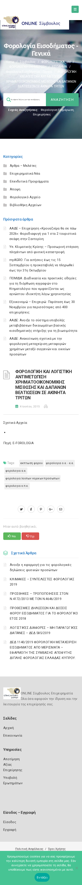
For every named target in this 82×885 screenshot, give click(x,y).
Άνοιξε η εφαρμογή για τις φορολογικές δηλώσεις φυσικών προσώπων (41, 567)
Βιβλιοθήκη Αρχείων (25, 205)
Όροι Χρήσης (57, 848)
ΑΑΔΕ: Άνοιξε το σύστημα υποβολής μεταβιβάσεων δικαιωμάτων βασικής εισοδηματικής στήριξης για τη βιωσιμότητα (43, 325)
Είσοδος (9, 822)
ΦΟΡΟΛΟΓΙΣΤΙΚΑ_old (56, 62)
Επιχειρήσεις (42, 114)
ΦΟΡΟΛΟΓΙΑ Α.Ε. (15, 470)
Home (10, 62)
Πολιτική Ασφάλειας (29, 848)
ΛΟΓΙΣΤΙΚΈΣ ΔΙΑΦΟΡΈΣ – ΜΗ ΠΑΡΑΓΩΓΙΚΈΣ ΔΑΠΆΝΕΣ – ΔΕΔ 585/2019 (44, 630)
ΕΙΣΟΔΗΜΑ (59, 66)
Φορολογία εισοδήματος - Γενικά (29, 71)
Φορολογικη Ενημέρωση (57, 109)
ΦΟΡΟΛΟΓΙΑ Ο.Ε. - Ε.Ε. (60, 463)
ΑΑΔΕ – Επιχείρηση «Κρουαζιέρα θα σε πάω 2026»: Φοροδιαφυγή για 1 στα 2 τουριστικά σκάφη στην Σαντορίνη (43, 233)
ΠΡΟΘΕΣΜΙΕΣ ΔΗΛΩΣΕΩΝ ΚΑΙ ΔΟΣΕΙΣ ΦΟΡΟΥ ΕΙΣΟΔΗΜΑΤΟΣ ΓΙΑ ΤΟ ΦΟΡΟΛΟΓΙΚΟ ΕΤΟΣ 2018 (44, 613)
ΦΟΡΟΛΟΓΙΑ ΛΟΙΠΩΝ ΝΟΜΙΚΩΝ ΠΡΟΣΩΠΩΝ (32, 478)
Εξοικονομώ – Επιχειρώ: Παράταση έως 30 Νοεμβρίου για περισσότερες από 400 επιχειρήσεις (42, 307)
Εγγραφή (9, 830)
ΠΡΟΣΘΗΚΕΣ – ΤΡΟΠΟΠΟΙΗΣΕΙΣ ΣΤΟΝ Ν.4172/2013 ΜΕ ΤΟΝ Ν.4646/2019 (39, 596)
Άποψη (15, 189)
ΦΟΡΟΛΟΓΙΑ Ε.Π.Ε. (17, 485)
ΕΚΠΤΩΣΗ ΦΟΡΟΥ (31, 463)
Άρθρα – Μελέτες (23, 166)
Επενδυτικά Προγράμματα (29, 181)
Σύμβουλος (28, 62)
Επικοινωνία (12, 735)
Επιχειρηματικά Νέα (25, 174)
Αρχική (8, 728)
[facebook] (31, 509)
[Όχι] (76, 870)
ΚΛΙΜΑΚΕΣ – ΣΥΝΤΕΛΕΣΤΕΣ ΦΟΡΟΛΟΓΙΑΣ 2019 (42, 581)
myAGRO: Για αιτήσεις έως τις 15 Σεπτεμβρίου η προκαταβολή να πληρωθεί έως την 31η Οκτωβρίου (41, 265)
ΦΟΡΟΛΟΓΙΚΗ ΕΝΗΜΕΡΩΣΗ (27, 66)
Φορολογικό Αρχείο (25, 197)
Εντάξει (42, 877)
